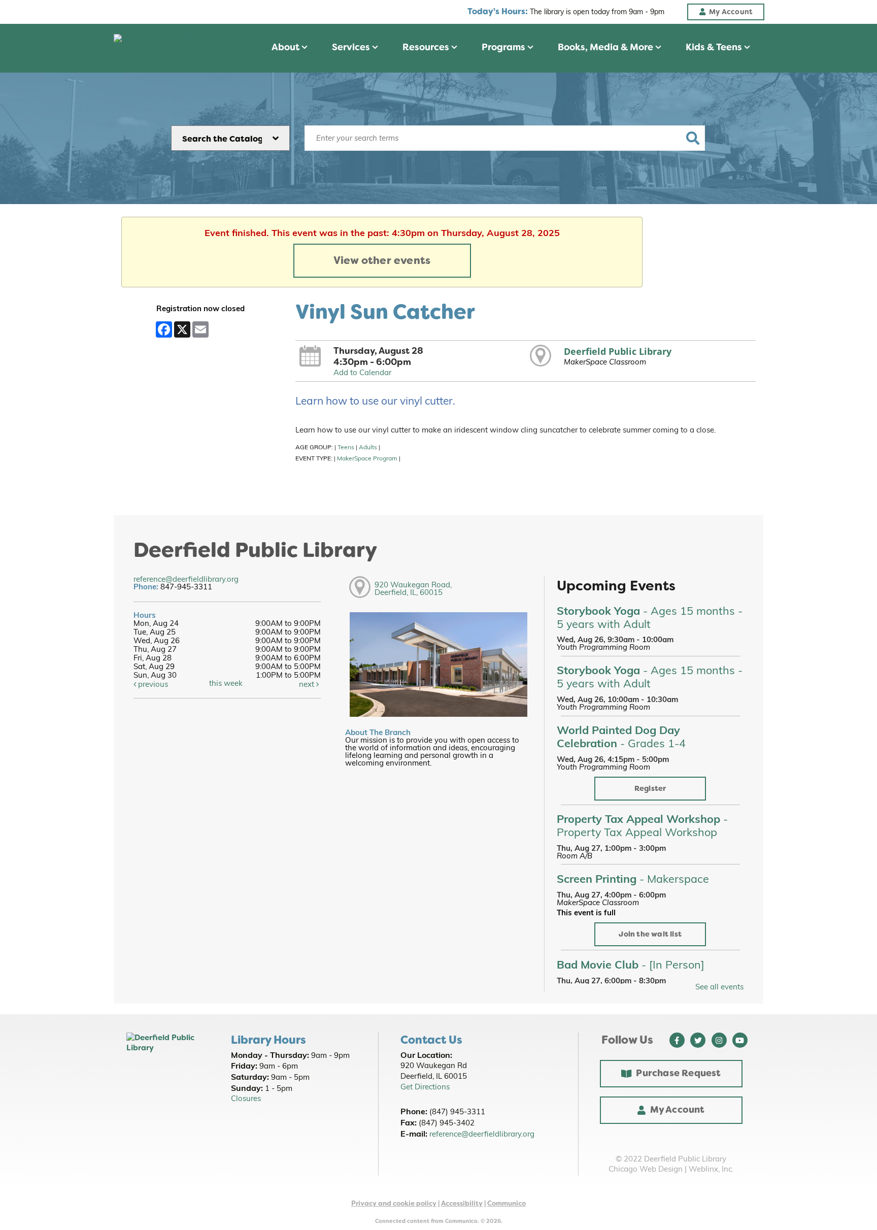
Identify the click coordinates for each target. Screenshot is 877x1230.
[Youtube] (740, 1040)
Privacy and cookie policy (393, 1203)
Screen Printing (633, 880)
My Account (677, 1110)
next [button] (307, 685)
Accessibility (462, 1203)
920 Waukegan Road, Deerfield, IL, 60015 (413, 589)
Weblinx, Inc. (711, 1170)
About (286, 47)
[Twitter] (697, 1040)
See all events (719, 987)
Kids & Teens (715, 47)
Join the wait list (650, 934)
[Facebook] (677, 1040)
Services (352, 47)
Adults (368, 448)
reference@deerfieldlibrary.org (186, 580)
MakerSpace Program (367, 459)
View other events (381, 260)
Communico (506, 1203)
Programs (504, 47)
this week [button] (226, 684)
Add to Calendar (362, 373)
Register (650, 788)
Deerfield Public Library (617, 351)
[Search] (692, 138)
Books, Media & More (606, 47)
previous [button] (152, 685)
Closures (246, 1099)
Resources (426, 47)
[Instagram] (719, 1040)
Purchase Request (678, 1073)
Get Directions (425, 1087)
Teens (346, 448)
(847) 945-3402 (447, 1123)
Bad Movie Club (630, 965)
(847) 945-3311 (457, 1112)
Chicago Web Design (646, 1170)
